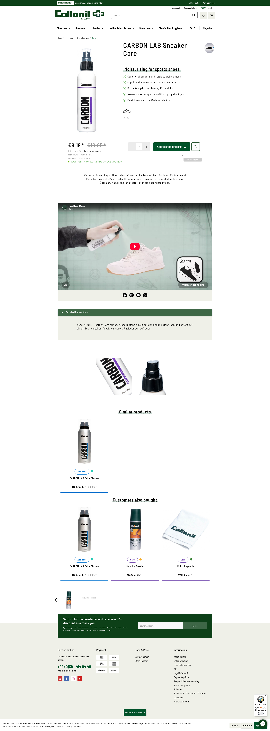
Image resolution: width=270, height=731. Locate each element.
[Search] (194, 15)
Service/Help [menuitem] (189, 8)
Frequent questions (182, 664)
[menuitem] (175, 8)
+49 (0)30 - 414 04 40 (74, 666)
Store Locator (141, 660)
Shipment (178, 689)
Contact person (142, 656)
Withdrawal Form (181, 701)
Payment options (181, 677)
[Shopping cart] (211, 15)
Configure (247, 725)
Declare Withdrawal (135, 712)
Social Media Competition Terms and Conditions (190, 695)
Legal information (182, 673)
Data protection (181, 660)
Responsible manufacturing (186, 681)
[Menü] (265, 696)
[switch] (261, 713)
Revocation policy (182, 685)
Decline (234, 725)
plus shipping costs (92, 151)
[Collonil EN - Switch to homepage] (79, 13)
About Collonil (180, 656)
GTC (175, 669)
